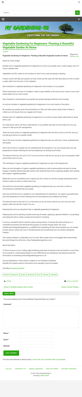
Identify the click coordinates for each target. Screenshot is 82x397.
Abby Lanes (75, 56)
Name (6, 333)
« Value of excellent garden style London (18, 287)
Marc (6, 51)
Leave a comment (72, 281)
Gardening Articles (17, 268)
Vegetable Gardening (68, 369)
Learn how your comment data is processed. (49, 359)
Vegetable (53, 275)
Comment (7, 304)
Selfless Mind (44, 375)
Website (6, 346)
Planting (45, 275)
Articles (8, 281)
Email (6, 340)
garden (23, 275)
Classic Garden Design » (70, 287)
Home (38, 275)
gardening (31, 275)
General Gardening (36, 369)
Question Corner (52, 369)
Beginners (15, 275)
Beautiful (7, 275)
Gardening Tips (20, 369)
